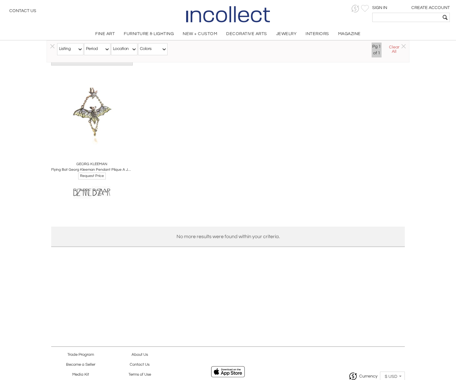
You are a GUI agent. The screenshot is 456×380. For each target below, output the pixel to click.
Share (87, 150)
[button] (355, 8)
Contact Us (22, 11)
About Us (140, 355)
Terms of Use (139, 375)
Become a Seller (80, 365)
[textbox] (406, 17)
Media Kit (80, 375)
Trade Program (80, 355)
